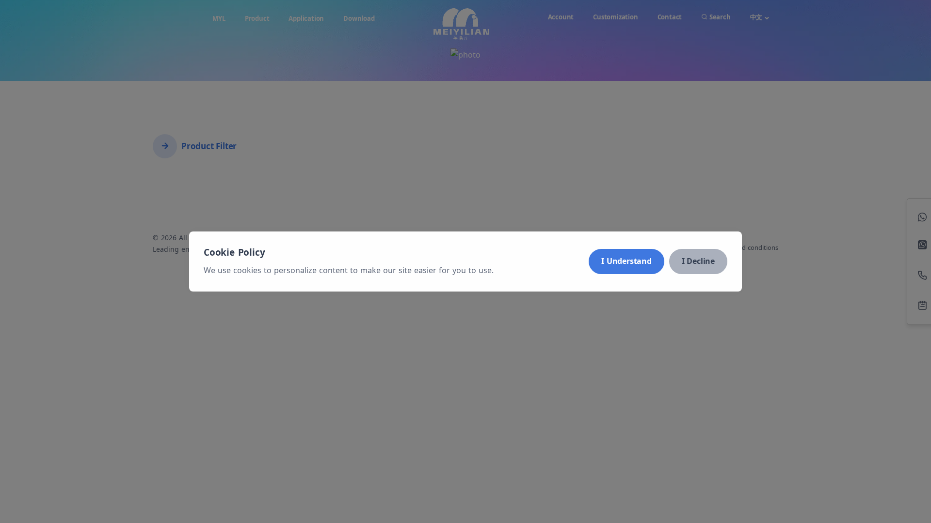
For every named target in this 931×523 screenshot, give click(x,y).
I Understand (626, 261)
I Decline (698, 261)
